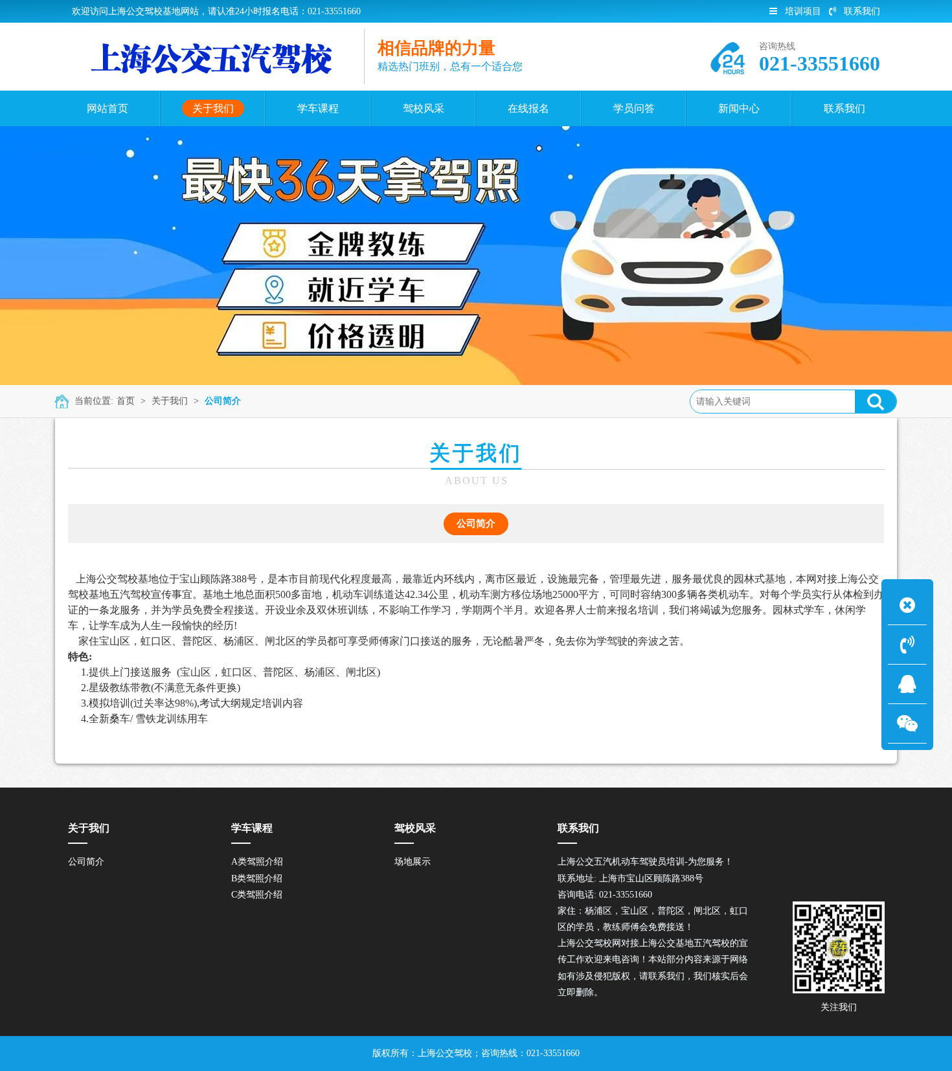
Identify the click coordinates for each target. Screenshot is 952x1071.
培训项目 (803, 11)
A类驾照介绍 (257, 862)
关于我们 (170, 401)
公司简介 (223, 401)
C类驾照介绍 (256, 895)
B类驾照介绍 (256, 878)
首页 (126, 401)
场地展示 (412, 862)
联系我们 (862, 11)
